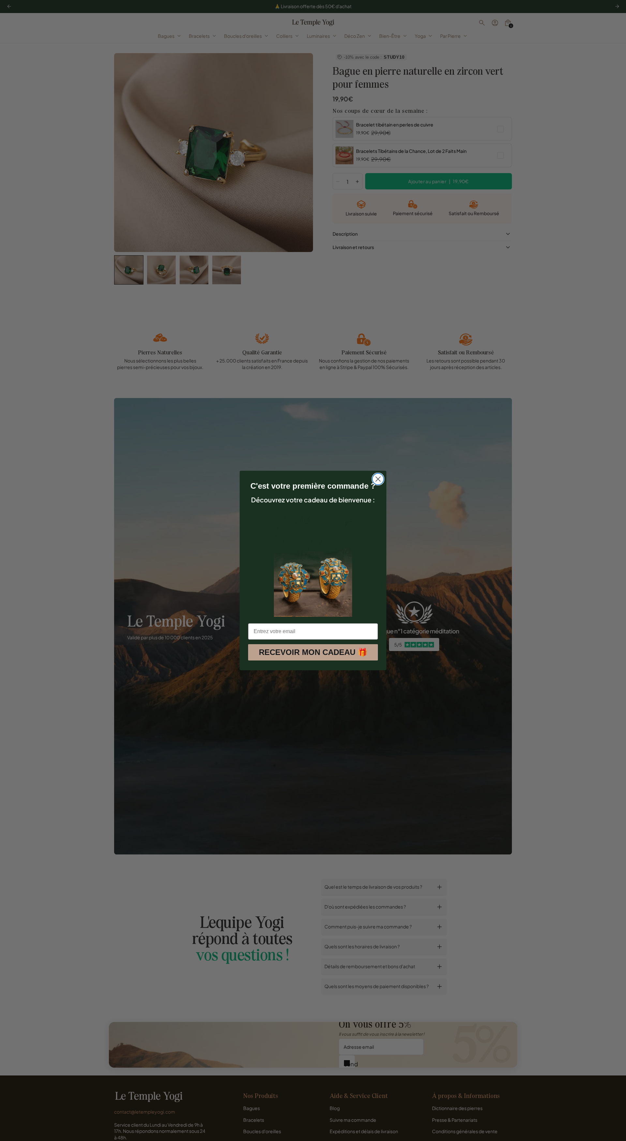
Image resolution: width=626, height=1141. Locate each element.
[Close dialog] (378, 479)
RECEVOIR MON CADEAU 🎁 (313, 652)
